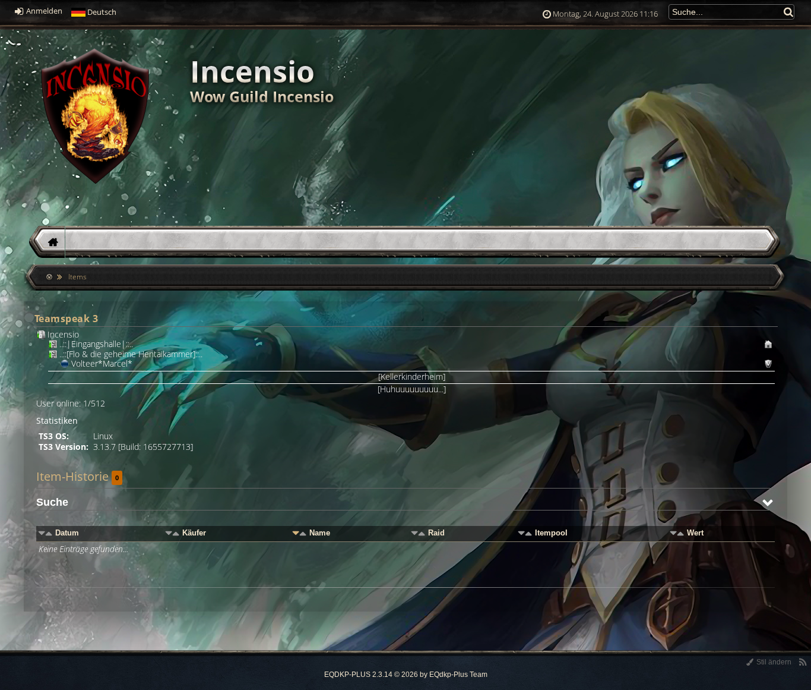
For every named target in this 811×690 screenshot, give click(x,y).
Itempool (551, 532)
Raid (436, 532)
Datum (67, 532)
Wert (695, 532)
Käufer (194, 532)
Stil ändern (773, 662)
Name (319, 532)
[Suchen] (789, 11)
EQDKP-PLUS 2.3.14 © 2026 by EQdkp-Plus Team (405, 674)
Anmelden (43, 11)
